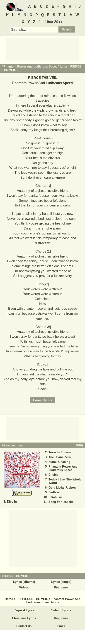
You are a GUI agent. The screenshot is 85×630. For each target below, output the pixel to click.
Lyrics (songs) (61, 581)
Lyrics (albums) (24, 581)
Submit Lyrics (61, 610)
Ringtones (61, 587)
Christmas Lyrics (24, 618)
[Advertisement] (42, 49)
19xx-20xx (53, 22)
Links (61, 626)
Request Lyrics (24, 610)
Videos (24, 587)
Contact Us (24, 626)
